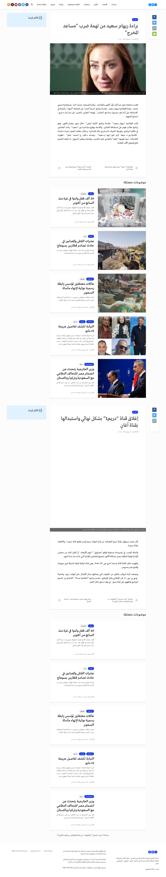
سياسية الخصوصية (35, 851)
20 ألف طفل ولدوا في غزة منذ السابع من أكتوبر (76, 201)
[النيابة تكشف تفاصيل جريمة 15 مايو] (122, 335)
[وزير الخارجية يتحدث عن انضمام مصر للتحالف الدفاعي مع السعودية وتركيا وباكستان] (122, 378)
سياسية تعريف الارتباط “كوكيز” (19, 851)
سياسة (114, 4)
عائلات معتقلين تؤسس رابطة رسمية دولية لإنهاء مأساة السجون (75, 288)
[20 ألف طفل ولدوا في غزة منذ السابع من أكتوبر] (122, 207)
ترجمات (86, 4)
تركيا (81, 364)
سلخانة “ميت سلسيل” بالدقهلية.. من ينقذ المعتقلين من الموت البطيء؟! (83, 835)
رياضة (61, 4)
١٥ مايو (75, 322)
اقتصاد (104, 4)
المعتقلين (82, 279)
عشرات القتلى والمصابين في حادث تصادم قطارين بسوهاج (75, 243)
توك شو (82, 322)
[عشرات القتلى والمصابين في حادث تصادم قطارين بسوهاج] (122, 250)
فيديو (53, 4)
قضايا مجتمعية (73, 4)
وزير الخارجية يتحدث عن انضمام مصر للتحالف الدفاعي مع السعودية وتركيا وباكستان (75, 373)
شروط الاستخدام (48, 851)
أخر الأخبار (90, 279)
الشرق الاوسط (89, 364)
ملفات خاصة (41, 4)
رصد (85, 236)
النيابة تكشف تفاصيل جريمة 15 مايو (76, 329)
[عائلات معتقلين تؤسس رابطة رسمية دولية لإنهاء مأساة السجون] (122, 293)
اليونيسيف (83, 194)
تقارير (96, 4)
